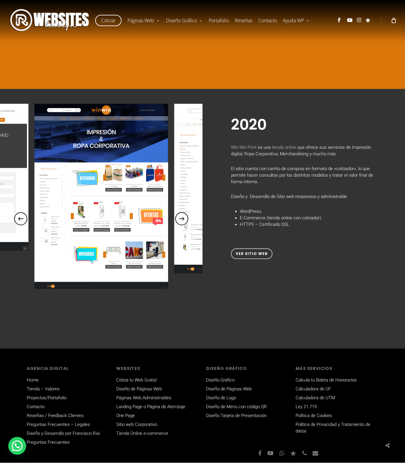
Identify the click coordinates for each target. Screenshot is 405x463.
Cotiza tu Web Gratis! (136, 380)
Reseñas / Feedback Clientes (55, 415)
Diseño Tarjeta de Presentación (236, 415)
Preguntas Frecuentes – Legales (58, 424)
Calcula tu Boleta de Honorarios (326, 380)
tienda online (284, 147)
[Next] (182, 219)
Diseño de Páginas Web (139, 389)
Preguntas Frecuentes (48, 442)
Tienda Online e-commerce (142, 433)
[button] (251, 253)
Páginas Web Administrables (143, 397)
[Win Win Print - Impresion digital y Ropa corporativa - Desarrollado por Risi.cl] (101, 196)
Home (33, 380)
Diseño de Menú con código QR (236, 406)
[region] (101, 219)
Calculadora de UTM (315, 397)
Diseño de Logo (221, 397)
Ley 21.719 (306, 406)
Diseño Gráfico (220, 380)
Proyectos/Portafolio (46, 397)
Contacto (35, 406)
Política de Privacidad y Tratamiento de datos (333, 428)
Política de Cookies (314, 415)
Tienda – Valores (43, 389)
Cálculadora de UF (313, 389)
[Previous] (21, 219)
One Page (125, 415)
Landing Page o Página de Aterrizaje (150, 406)
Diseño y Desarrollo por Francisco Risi (63, 433)
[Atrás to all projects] (31, 80)
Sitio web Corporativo (136, 424)
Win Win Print (243, 147)
